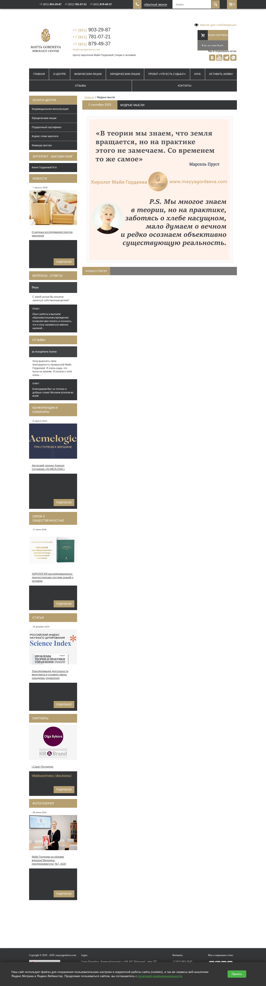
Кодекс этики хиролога (45, 136)
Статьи (38, 617)
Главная (39, 74)
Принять (237, 974)
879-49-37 (92, 43)
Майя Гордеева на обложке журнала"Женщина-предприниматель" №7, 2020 (49, 860)
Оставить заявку (221, 74)
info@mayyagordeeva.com (86, 49)
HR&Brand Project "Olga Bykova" (52, 775)
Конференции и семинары (45, 410)
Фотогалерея (43, 803)
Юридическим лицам (125, 74)
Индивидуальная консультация (50, 109)
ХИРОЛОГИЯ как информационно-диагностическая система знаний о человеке (52, 577)
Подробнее (64, 261)
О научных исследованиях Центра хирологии (52, 234)
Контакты (184, 85)
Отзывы (80, 85)
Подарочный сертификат (47, 127)
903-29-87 (92, 29)
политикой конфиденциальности (160, 976)
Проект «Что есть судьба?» (167, 74)
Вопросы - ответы (47, 275)
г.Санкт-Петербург (42, 766)
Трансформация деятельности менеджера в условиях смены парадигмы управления (50, 675)
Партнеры (40, 718)
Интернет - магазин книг (53, 156)
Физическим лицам (88, 74)
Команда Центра (42, 145)
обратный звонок (155, 4)
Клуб (197, 74)
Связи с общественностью (48, 518)
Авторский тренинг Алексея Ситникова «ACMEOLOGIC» (48, 467)
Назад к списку (96, 271)
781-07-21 (92, 36)
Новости (39, 178)
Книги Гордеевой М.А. (44, 167)
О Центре (59, 74)
